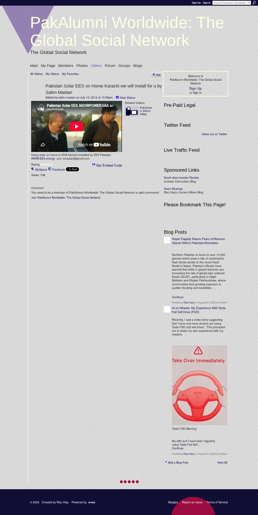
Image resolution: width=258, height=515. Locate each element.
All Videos (36, 74)
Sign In (206, 2)
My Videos (52, 74)
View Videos (127, 98)
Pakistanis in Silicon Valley (146, 111)
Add (158, 75)
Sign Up (196, 2)
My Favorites (70, 74)
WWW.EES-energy (43, 158)
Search (254, 2)
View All (222, 462)
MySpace (41, 169)
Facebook (58, 169)
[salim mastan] (37, 94)
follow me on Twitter (214, 134)
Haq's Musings (173, 189)
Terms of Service (217, 502)
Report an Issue (192, 502)
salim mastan (66, 97)
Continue (177, 297)
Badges (173, 502)
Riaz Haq (188, 302)
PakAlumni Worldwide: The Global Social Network (127, 31)
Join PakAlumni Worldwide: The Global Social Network (65, 197)
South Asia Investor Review (181, 177)
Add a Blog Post (178, 462)
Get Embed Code (109, 165)
